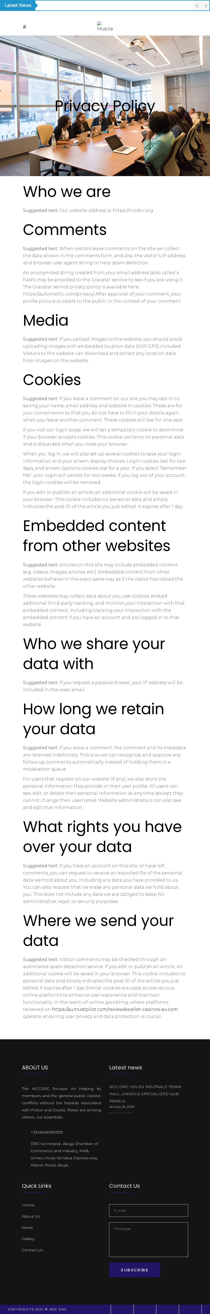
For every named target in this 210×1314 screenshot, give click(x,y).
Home (28, 1205)
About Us (31, 1216)
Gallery (28, 1238)
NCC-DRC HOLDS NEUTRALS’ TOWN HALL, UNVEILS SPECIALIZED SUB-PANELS (145, 1093)
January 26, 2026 (121, 1107)
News (27, 1227)
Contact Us (32, 1249)
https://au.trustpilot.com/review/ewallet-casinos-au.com (115, 1009)
